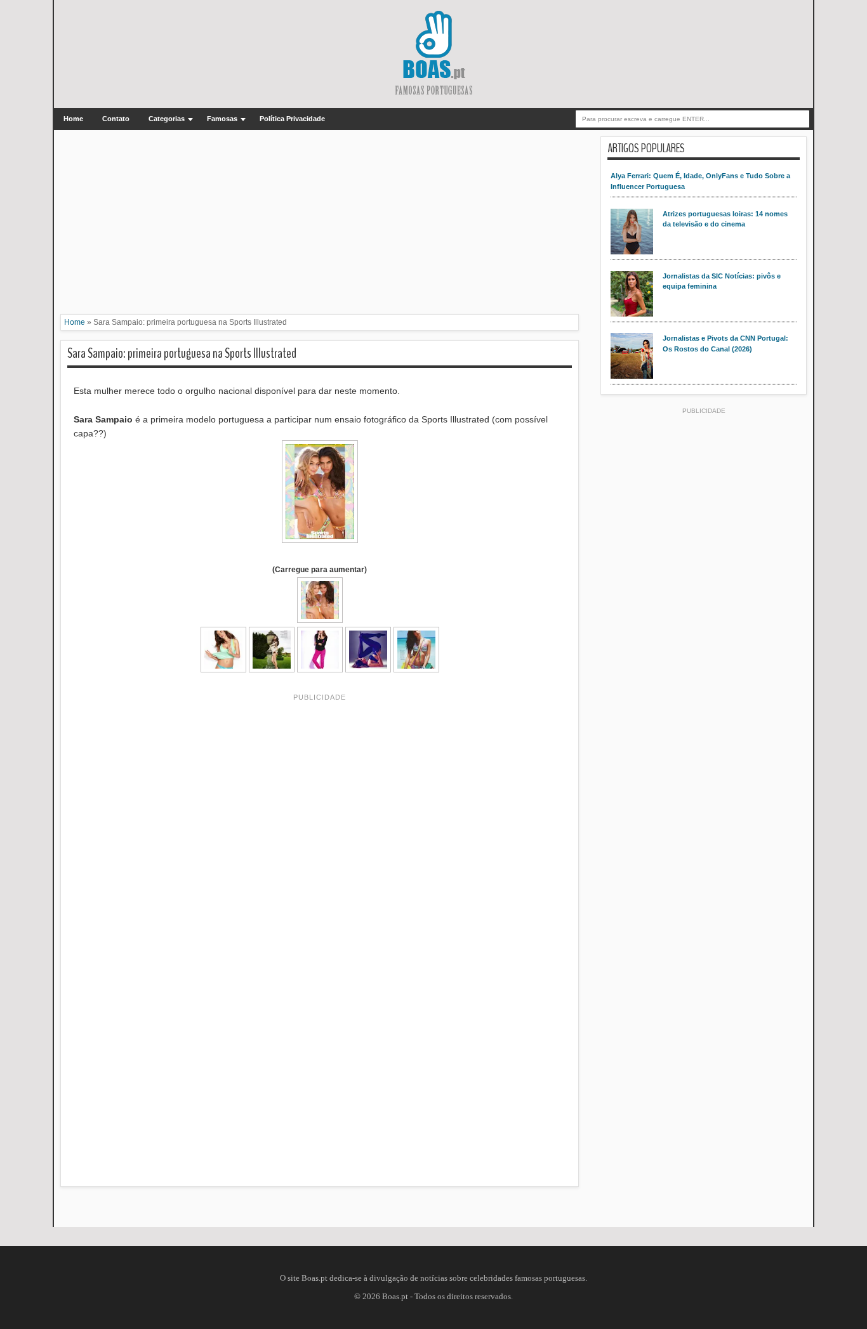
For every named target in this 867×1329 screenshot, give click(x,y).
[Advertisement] (319, 225)
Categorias (167, 118)
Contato (115, 118)
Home (73, 118)
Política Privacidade (292, 118)
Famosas (222, 118)
